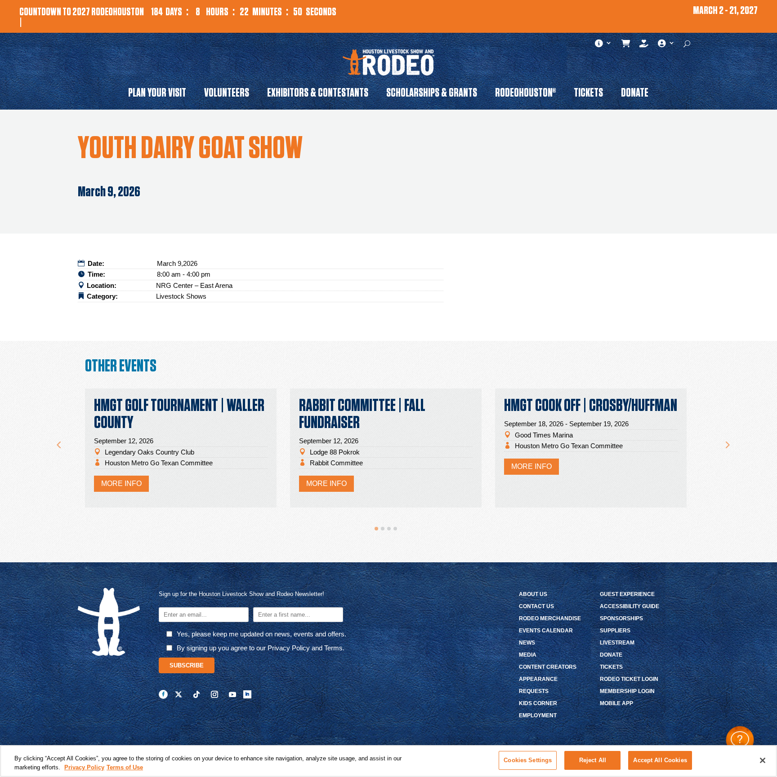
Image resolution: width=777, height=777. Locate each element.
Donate (634, 94)
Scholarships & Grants (431, 94)
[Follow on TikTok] (196, 694)
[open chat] (740, 740)
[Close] (763, 760)
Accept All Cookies (660, 760)
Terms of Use (125, 767)
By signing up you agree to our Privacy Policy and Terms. (260, 648)
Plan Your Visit (157, 94)
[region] (388, 761)
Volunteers (226, 94)
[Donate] (644, 45)
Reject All (592, 760)
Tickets (588, 94)
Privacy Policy (84, 767)
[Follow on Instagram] (214, 694)
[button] (376, 528)
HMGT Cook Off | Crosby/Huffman (590, 406)
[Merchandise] (626, 45)
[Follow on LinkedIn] (247, 694)
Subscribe (187, 665)
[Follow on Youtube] (232, 694)
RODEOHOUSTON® (525, 94)
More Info (121, 483)
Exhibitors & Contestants (317, 94)
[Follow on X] (178, 694)
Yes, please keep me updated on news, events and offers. (261, 634)
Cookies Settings (528, 760)
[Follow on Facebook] (163, 694)
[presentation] (58, 440)
